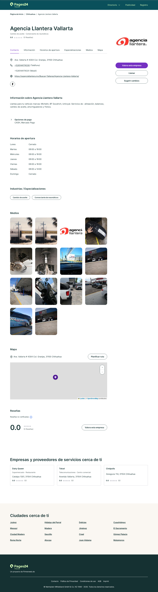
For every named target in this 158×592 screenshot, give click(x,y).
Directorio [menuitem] (112, 5)
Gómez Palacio (120, 534)
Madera (48, 528)
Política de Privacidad (69, 581)
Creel (81, 534)
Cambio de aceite (20, 197)
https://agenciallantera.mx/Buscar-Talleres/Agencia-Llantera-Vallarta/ (47, 76)
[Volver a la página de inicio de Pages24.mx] (19, 4)
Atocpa (48, 540)
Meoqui (13, 528)
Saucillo (48, 534)
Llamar (132, 73)
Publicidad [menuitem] (130, 5)
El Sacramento (120, 528)
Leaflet (82, 398)
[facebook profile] (12, 84)
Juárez (13, 522)
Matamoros (118, 540)
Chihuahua (30, 14)
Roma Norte (15, 540)
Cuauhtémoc (119, 522)
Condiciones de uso (88, 581)
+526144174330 (22, 65)
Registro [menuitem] (144, 5)
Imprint (106, 581)
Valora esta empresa (94, 427)
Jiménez (83, 528)
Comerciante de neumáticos (46, 197)
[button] (55, 378)
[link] (32, 475)
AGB (99, 581)
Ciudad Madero (17, 534)
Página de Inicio (16, 14)
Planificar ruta (97, 356)
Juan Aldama (85, 540)
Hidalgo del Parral (53, 522)
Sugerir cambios (131, 80)
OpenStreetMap (92, 398)
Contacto (55, 581)
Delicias (82, 522)
